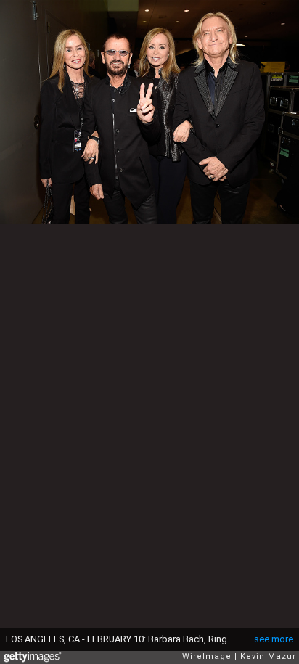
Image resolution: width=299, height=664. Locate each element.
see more (273, 639)
